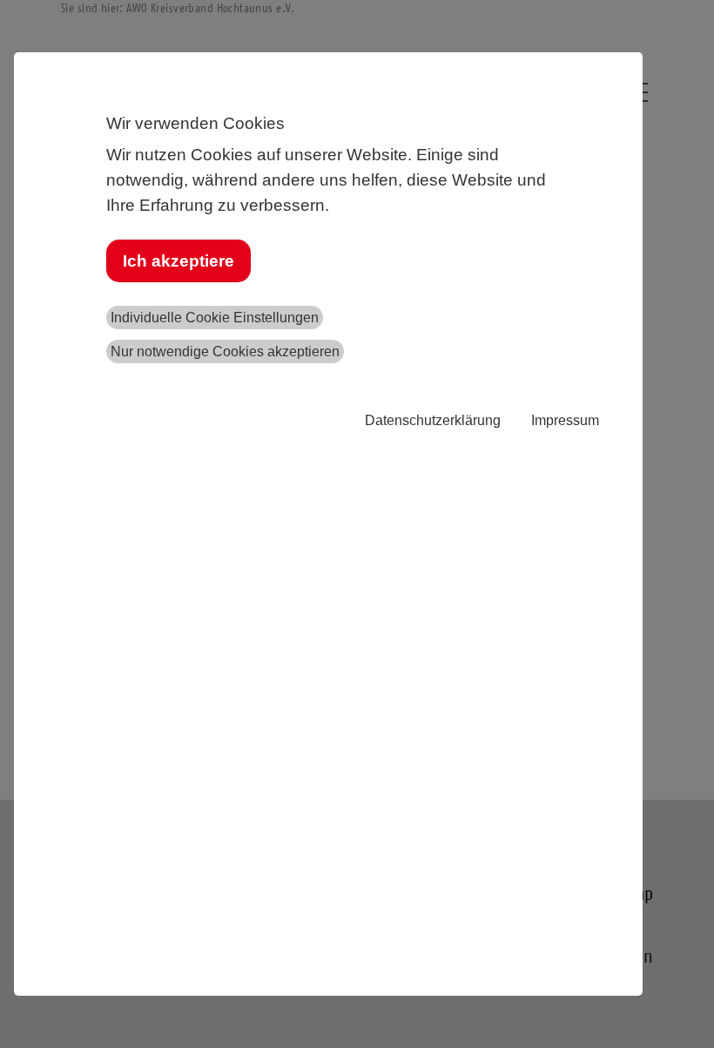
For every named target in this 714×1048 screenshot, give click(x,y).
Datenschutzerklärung (433, 420)
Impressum (565, 420)
